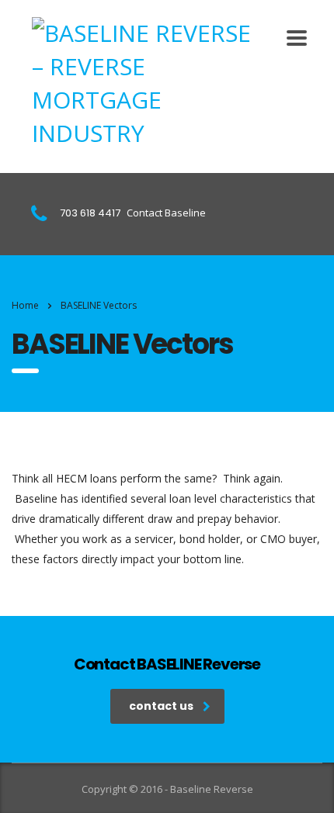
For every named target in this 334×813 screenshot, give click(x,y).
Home (25, 305)
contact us (161, 706)
